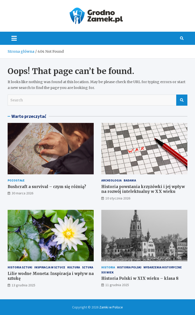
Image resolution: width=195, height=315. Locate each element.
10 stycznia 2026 (117, 198)
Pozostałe (16, 180)
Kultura (73, 267)
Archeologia (111, 180)
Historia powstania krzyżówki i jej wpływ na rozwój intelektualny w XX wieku (143, 189)
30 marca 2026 (22, 193)
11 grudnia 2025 (117, 285)
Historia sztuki (20, 267)
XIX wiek (107, 272)
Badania (130, 180)
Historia (108, 267)
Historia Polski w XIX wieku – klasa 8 (139, 278)
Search (181, 100)
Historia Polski (129, 267)
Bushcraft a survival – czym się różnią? (47, 186)
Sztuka (87, 267)
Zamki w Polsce (111, 307)
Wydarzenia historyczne (162, 267)
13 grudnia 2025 (23, 285)
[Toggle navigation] (14, 38)
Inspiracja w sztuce (49, 267)
